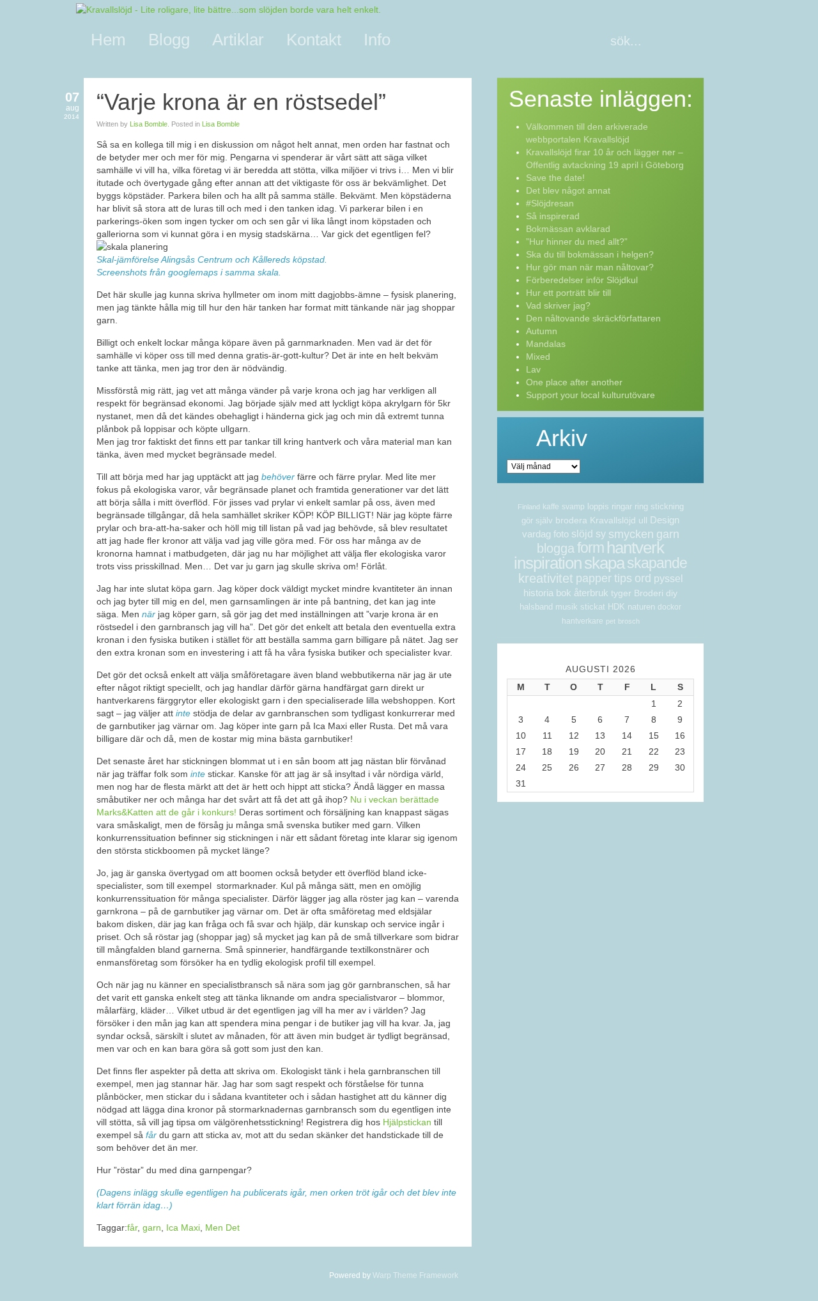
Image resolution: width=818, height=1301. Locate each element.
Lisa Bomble (148, 124)
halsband (536, 607)
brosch (629, 621)
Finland (529, 507)
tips (623, 578)
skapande (657, 563)
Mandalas (546, 344)
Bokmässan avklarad (568, 229)
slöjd (582, 533)
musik (566, 607)
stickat (592, 607)
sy (601, 533)
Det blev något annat (568, 190)
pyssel (668, 578)
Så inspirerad (553, 216)
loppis (598, 506)
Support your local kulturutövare (590, 395)
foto (561, 533)
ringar (622, 506)
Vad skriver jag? (558, 305)
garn (152, 1227)
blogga (556, 548)
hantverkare (582, 621)
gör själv (537, 520)
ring (641, 506)
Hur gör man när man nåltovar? (590, 267)
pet (610, 621)
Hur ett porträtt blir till (568, 293)
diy (671, 593)
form (590, 547)
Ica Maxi (183, 1227)
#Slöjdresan (550, 203)
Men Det (222, 1227)
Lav (533, 369)
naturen (641, 607)
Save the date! (555, 178)
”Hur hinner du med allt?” (577, 241)
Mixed (538, 356)
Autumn (541, 331)
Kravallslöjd (613, 520)
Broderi (648, 593)
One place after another (574, 382)
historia (538, 592)
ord (643, 578)
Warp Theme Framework (415, 1275)
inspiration (548, 563)
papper (594, 578)
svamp (573, 506)
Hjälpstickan (408, 1122)
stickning (667, 506)
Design (664, 519)
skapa (604, 563)
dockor (669, 607)
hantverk (635, 547)
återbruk (591, 592)
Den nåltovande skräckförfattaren (593, 318)
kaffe (551, 506)
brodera (571, 520)
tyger (621, 593)
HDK (616, 607)
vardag (536, 533)
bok (563, 592)
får (132, 1227)
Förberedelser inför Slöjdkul (582, 280)
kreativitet (545, 578)
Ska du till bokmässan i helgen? (590, 254)
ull (642, 520)
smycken (631, 534)
